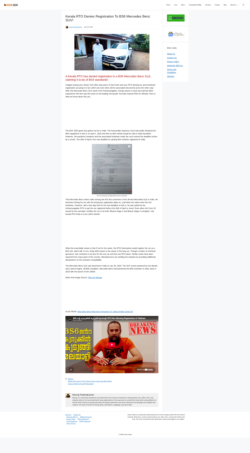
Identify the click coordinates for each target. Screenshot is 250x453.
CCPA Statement (71, 421)
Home (168, 5)
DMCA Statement (83, 419)
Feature (217, 5)
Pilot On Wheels (95, 277)
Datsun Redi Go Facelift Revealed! (80, 384)
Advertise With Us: (175, 65)
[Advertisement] (111, 114)
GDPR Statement (84, 421)
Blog (225, 5)
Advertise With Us (72, 417)
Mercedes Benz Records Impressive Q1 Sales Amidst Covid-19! (105, 311)
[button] (243, 5)
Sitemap (170, 76)
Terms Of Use (70, 423)
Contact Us (172, 58)
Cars (175, 5)
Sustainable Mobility (195, 5)
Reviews (208, 5)
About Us (233, 5)
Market (70, 379)
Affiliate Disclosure (86, 417)
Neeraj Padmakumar (75, 27)
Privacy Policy (173, 62)
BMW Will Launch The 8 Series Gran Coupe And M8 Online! (90, 381)
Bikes (183, 5)
